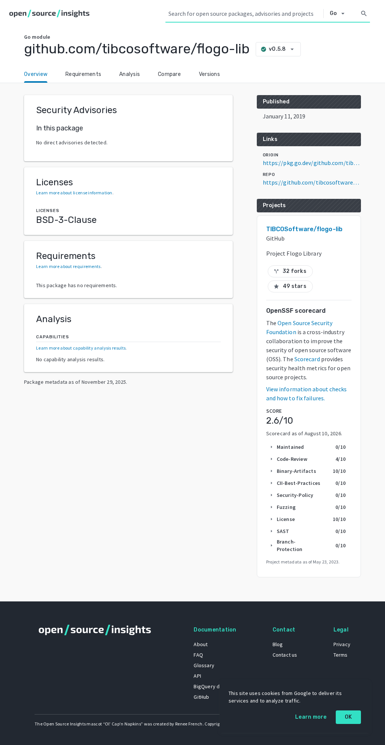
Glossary (204, 665)
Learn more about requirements (68, 266)
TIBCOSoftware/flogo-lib (304, 229)
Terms (340, 654)
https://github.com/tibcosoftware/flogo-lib (312, 182)
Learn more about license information (74, 192)
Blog (278, 644)
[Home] (51, 13)
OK (348, 717)
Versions (209, 74)
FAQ (198, 654)
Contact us (285, 654)
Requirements (83, 74)
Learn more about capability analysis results (81, 348)
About (201, 644)
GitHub (201, 697)
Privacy (341, 644)
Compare (169, 74)
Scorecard (307, 359)
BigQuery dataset (214, 686)
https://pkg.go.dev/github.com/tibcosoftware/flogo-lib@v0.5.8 (312, 163)
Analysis (129, 74)
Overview (35, 74)
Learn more (311, 717)
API (197, 675)
